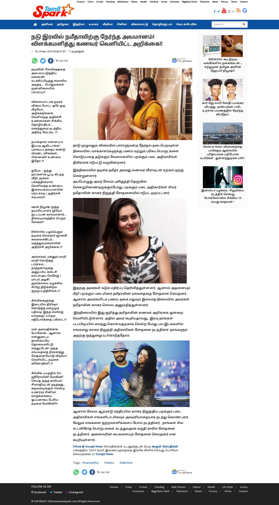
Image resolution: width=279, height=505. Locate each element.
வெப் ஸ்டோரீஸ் (186, 24)
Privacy (224, 1)
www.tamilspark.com (65, 501)
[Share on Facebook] (51, 61)
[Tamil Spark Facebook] (214, 11)
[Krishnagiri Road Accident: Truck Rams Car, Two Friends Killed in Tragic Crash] (223, 90)
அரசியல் (47, 24)
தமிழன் (79, 51)
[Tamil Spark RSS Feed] (238, 10)
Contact (244, 1)
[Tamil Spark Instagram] (229, 11)
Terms (234, 1)
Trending (110, 1)
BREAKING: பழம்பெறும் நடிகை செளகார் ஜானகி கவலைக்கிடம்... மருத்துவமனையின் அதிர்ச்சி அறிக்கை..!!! (49, 239)
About (215, 1)
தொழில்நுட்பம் (162, 24)
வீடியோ (108, 24)
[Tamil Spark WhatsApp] (233, 11)
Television (205, 1)
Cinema (81, 1)
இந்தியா (79, 24)
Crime (90, 1)
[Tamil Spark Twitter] (218, 11)
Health (143, 1)
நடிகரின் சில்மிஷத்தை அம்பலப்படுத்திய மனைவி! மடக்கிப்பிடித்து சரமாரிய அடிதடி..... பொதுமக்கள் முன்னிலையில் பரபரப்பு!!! (49, 81)
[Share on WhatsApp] (34, 60)
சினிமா (122, 24)
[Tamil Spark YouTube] (224, 10)
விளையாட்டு (139, 24)
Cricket (99, 1)
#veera (108, 462)
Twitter (57, 492)
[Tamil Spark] (53, 11)
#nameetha (90, 462)
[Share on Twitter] (43, 61)
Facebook (39, 492)
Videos (134, 1)
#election (126, 462)
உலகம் (94, 24)
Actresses (174, 1)
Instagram (76, 492)
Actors (164, 1)
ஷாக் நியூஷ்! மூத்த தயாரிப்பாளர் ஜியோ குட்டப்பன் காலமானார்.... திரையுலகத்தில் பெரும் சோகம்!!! (49, 215)
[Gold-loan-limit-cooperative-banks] (223, 46)
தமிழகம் (63, 24)
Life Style (154, 1)
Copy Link (63, 60)
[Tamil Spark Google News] (245, 10)
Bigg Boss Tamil (189, 1)
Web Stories (122, 1)
